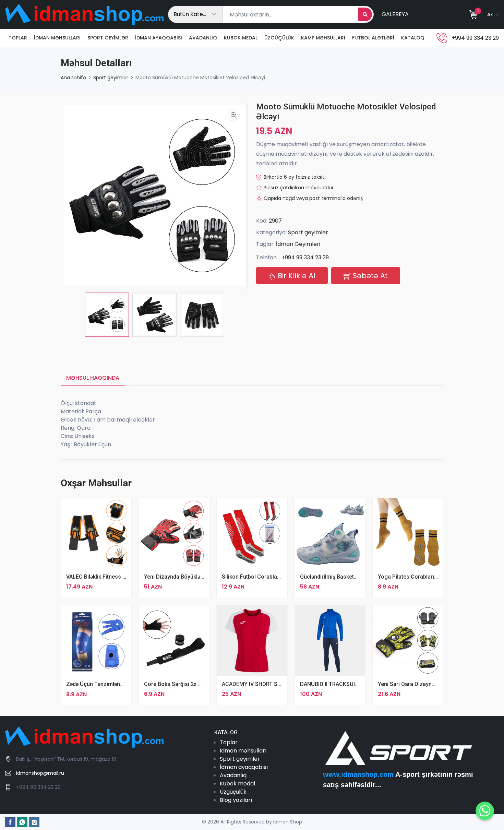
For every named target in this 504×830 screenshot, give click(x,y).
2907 (275, 221)
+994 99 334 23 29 (305, 257)
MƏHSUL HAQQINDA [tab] (92, 378)
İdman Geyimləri (298, 244)
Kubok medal (240, 37)
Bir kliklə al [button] (295, 276)
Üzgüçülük (279, 37)
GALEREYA (395, 14)
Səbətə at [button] (369, 276)
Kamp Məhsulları (323, 37)
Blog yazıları (236, 800)
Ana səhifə (73, 77)
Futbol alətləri (373, 37)
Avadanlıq (203, 37)
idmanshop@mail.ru (40, 773)
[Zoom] (234, 116)
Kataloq (412, 37)
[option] (107, 315)
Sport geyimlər (107, 37)
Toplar (18, 37)
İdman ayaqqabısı (158, 37)
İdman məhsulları (57, 37)
